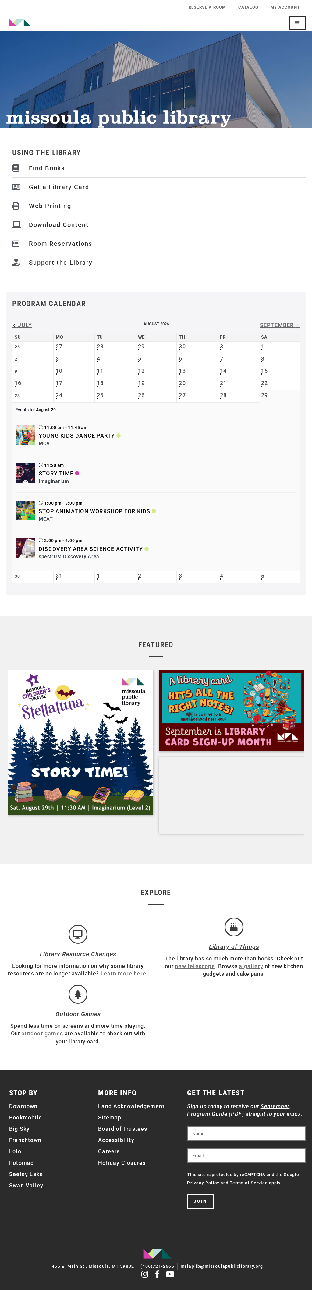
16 (18, 383)
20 (182, 383)
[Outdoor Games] (78, 994)
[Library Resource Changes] (78, 934)
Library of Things (234, 946)
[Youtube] (170, 1274)
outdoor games (42, 1033)
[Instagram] (145, 1274)
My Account (285, 7)
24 (59, 395)
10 (59, 371)
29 (141, 346)
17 (59, 383)
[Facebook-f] (157, 1274)
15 (264, 371)
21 (223, 383)
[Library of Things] (234, 927)
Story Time (56, 473)
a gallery (251, 966)
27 (59, 346)
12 (141, 371)
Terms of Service (249, 1182)
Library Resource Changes (78, 954)
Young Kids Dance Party (77, 435)
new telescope (195, 966)
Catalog (248, 7)
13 (182, 371)
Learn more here (123, 973)
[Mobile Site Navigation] (297, 23)
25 (100, 395)
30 (182, 346)
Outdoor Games (78, 1014)
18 (100, 383)
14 (223, 371)
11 (100, 371)
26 (141, 395)
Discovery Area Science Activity (91, 549)
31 (223, 346)
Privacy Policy (203, 1182)
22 (264, 383)
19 (141, 383)
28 (100, 346)
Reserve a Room (207, 7)
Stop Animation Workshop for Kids (94, 511)
